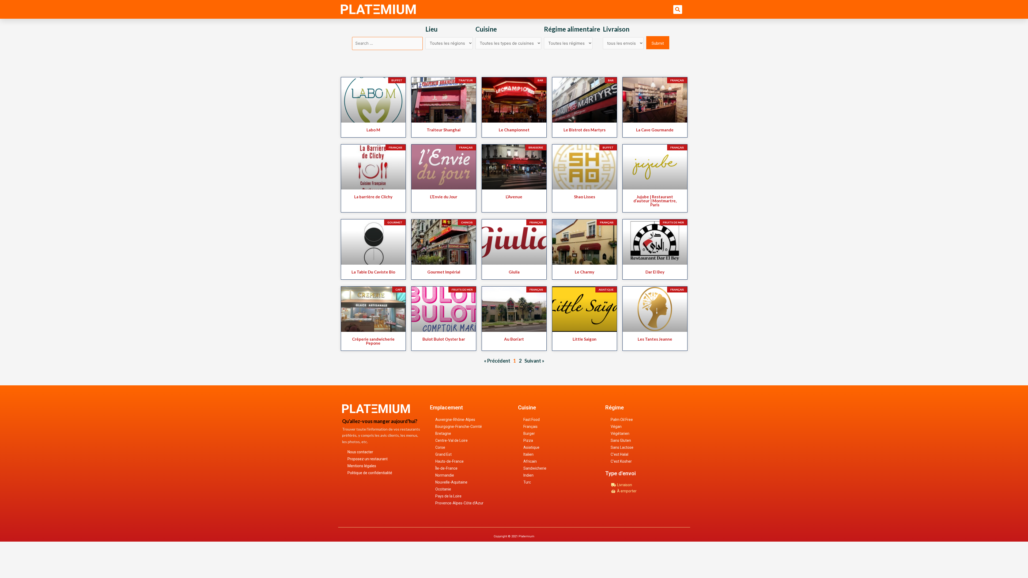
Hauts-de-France (449, 461)
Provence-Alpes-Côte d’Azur (459, 503)
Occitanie (443, 489)
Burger (529, 433)
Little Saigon (584, 339)
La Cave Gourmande (655, 129)
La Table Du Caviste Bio (373, 271)
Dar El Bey (654, 271)
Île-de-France (446, 468)
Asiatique (531, 447)
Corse (440, 447)
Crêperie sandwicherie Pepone (373, 341)
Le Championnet (514, 129)
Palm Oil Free (622, 419)
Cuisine (527, 407)
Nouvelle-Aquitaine (451, 482)
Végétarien (620, 433)
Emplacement (446, 407)
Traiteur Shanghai (443, 129)
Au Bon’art (514, 339)
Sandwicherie (534, 468)
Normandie (444, 475)
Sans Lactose (622, 447)
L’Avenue (514, 196)
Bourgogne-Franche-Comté (458, 426)
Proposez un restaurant (367, 459)
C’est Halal (619, 454)
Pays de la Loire (448, 496)
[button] (677, 9)
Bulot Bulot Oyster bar (443, 339)
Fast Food (531, 419)
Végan (616, 426)
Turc (527, 482)
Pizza (528, 440)
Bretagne (443, 433)
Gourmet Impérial (443, 271)
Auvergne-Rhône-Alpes (455, 419)
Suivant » (534, 361)
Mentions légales (361, 466)
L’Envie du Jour (443, 196)
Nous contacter (360, 452)
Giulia (514, 271)
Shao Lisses (584, 196)
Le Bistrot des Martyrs (585, 129)
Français (530, 426)
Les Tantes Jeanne (655, 339)
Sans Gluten (621, 440)
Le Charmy (584, 271)
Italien (528, 454)
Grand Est (443, 454)
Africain (530, 461)
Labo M (373, 129)
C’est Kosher (621, 461)
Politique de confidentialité (369, 473)
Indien (528, 475)
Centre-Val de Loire (451, 440)
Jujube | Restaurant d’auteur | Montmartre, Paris (654, 200)
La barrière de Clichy (373, 196)
